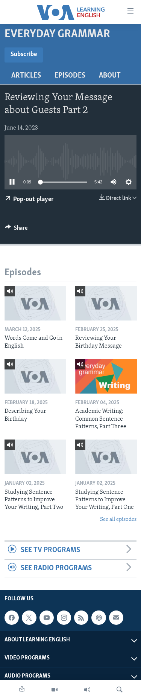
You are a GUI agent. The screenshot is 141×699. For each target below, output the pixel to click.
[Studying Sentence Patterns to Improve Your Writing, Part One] (106, 457)
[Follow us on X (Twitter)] (29, 617)
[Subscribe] (116, 617)
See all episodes (118, 519)
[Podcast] (98, 617)
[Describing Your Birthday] (35, 376)
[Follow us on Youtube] (46, 617)
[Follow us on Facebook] (12, 617)
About (110, 75)
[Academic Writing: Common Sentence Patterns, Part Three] (106, 376)
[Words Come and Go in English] (35, 303)
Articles (26, 75)
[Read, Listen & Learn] (21, 689)
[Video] (54, 689)
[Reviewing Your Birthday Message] (106, 303)
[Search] (119, 689)
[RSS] (81, 617)
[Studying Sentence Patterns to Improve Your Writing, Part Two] (35, 457)
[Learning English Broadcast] (87, 689)
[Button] (16, 230)
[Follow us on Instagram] (64, 617)
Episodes (70, 75)
